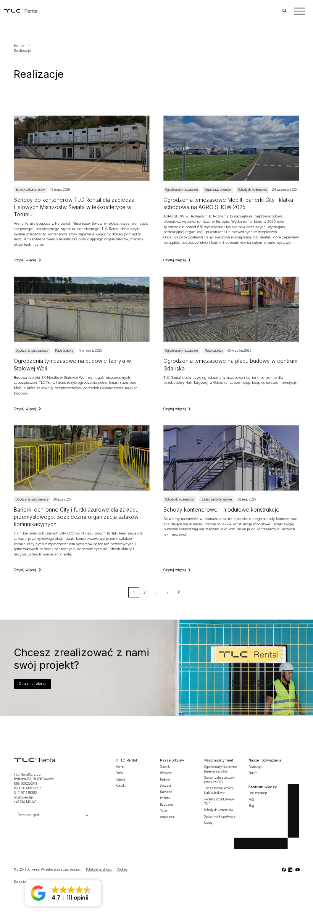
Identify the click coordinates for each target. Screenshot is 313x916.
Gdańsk (165, 767)
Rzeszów (166, 805)
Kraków (165, 779)
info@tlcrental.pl (23, 797)
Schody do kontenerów (219, 810)
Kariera (120, 779)
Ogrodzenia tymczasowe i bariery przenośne (221, 769)
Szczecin (166, 785)
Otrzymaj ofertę (32, 683)
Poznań (165, 798)
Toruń (163, 811)
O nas (119, 773)
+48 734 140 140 (25, 802)
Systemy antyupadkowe (220, 816)
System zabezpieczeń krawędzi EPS (219, 780)
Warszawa (167, 817)
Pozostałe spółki (29, 815)
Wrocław (166, 773)
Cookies (122, 869)
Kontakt (121, 785)
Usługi (208, 822)
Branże (253, 773)
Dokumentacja (257, 793)
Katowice (166, 792)
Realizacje (22, 50)
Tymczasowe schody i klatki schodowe (219, 790)
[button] (63, 893)
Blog (251, 806)
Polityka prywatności (98, 869)
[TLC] (81, 344)
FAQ (251, 800)
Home (19, 45)
